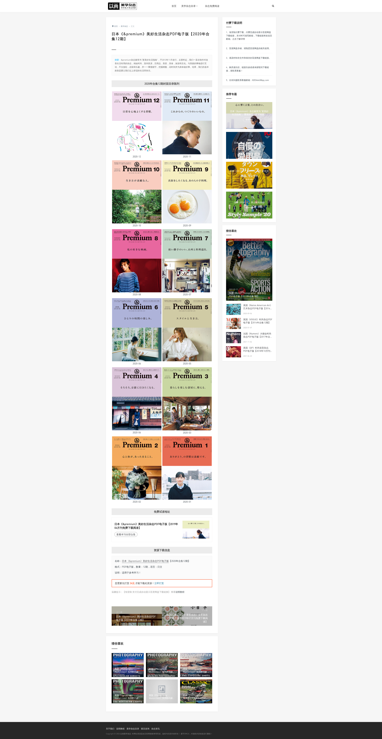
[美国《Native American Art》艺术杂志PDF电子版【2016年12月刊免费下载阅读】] (233, 313)
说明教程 (179, 592)
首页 (174, 5)
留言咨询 (145, 728)
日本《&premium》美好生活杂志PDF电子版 (145, 560)
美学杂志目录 (188, 5)
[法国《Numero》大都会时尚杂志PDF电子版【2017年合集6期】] (233, 341)
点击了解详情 (238, 39)
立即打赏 (159, 583)
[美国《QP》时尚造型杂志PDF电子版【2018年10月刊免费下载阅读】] (233, 356)
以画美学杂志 (125, 734)
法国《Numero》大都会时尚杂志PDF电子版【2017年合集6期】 (257, 336)
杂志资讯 (155, 728)
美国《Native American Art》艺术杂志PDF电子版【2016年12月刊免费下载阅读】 (257, 308)
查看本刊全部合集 (125, 534)
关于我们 (110, 728)
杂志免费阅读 (212, 5)
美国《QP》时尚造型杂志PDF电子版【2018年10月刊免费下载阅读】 (256, 350)
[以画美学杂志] (122, 6)
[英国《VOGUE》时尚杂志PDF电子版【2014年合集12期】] (233, 327)
